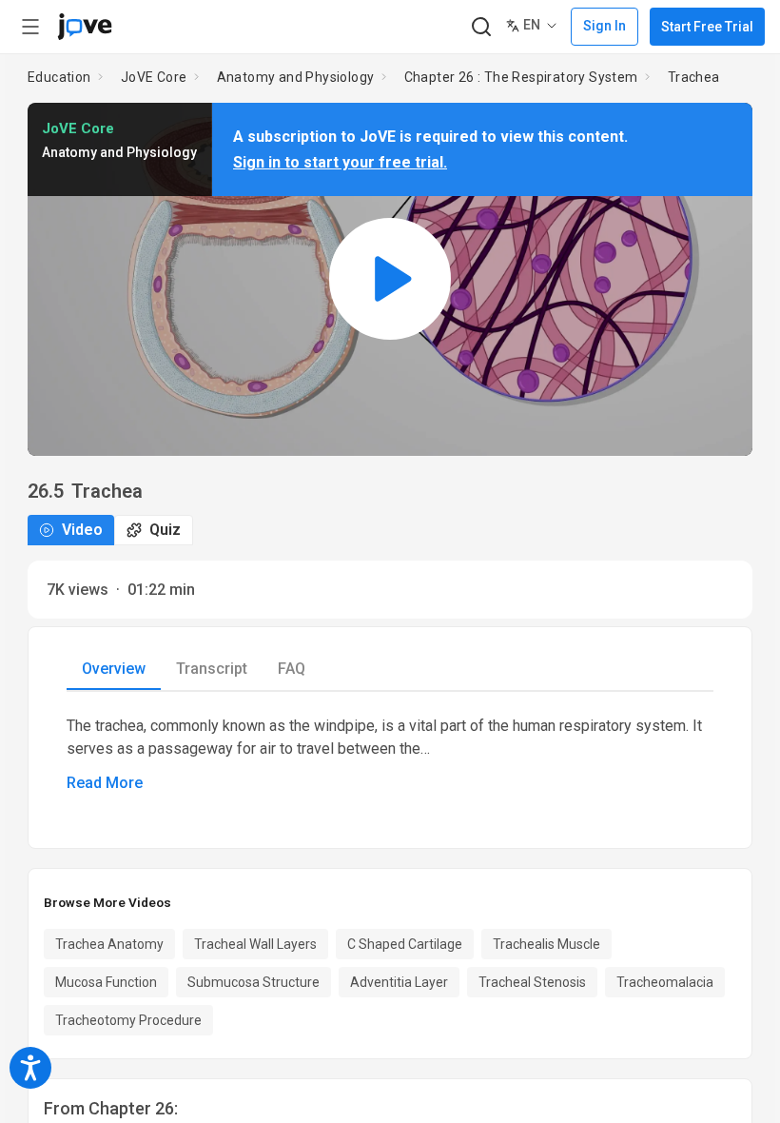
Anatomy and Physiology (296, 77)
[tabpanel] (390, 754)
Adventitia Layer (399, 982)
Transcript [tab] (211, 669)
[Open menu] (30, 26)
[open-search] (481, 27)
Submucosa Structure (253, 982)
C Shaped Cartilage (404, 944)
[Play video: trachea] (390, 279)
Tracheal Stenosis (532, 982)
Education (59, 77)
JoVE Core (154, 77)
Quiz (165, 530)
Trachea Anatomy (109, 944)
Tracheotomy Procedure (128, 1020)
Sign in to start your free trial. (340, 162)
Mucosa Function (106, 982)
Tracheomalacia (664, 982)
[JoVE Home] (84, 26)
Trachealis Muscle (546, 944)
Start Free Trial (707, 26)
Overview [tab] (114, 669)
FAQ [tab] (291, 669)
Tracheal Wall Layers (255, 944)
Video (82, 530)
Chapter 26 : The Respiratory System (521, 77)
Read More (105, 783)
